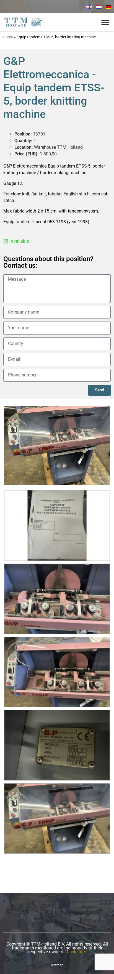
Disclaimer (75, 951)
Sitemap (57, 965)
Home (8, 37)
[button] (105, 22)
